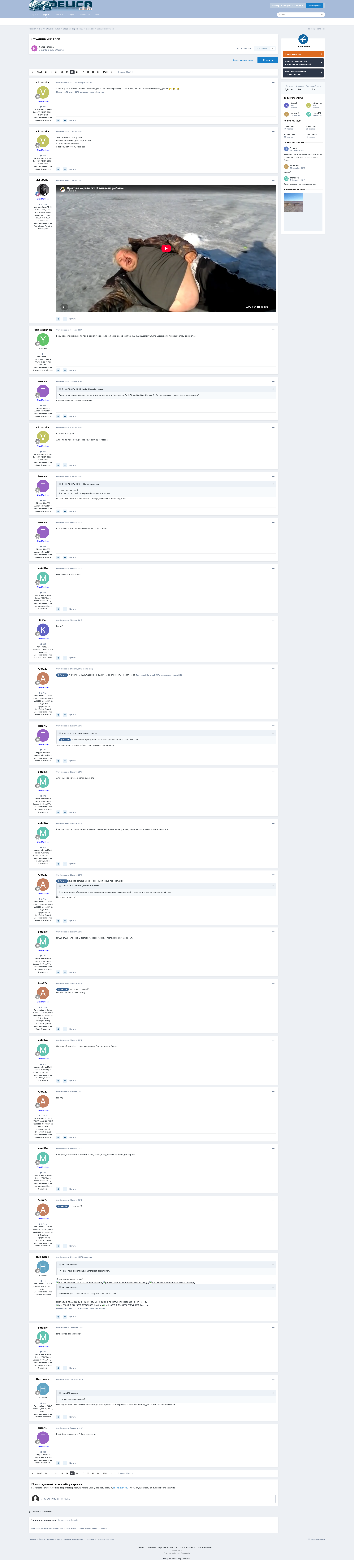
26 (77, 72)
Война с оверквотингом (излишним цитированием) (298, 62)
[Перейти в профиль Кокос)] (43, 630)
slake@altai (42, 180)
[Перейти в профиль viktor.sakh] (43, 92)
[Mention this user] (58, 120)
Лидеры (71, 15)
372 (44, 107)
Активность (85, 15)
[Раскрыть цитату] (60, 389)
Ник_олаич (42, 1256)
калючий (295, 113)
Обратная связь (188, 1547)
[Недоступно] (79, 1282)
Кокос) (42, 619)
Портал (34, 15)
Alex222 (42, 668)
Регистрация (315, 5)
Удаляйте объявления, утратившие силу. (295, 72)
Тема (140, 1547)
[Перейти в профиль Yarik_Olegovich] (43, 339)
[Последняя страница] (112, 72)
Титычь (42, 381)
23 (62, 72)
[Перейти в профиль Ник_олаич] (43, 1266)
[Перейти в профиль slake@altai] (43, 190)
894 (44, 644)
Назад (39, 72)
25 (72, 72)
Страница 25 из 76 (125, 72)
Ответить (268, 60)
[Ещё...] (273, 82)
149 (44, 1281)
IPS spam (167, 1558)
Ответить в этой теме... (58, 1499)
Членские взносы (293, 54)
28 (88, 72)
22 (56, 72)
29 (93, 72)
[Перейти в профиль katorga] (34, 48)
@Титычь (62, 675)
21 (51, 72)
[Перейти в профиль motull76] (43, 578)
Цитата (72, 120)
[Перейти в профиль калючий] (286, 114)
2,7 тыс (43, 693)
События (59, 15)
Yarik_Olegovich (42, 329)
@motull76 (62, 989)
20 (46, 72)
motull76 (42, 568)
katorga (50, 47)
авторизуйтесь (120, 1488)
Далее (105, 72)
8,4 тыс (43, 204)
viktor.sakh (42, 82)
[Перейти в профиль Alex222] (43, 678)
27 (82, 72)
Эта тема (312, 15)
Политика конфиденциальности (162, 1547)
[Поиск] (322, 14)
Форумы (46, 15)
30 (98, 72)
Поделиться (245, 48)
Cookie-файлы (205, 1547)
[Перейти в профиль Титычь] (43, 391)
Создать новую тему (242, 60)
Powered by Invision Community (177, 1553)
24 (67, 72)
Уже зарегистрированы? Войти (287, 6)
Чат (97, 15)
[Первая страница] (32, 72)
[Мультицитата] (65, 120)
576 (44, 592)
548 (44, 405)
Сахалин (60, 50)
